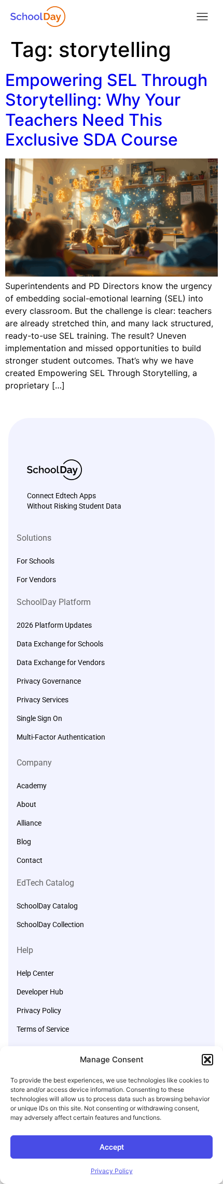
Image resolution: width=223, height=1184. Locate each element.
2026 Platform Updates (54, 625)
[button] (207, 1060)
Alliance (29, 823)
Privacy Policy (112, 1171)
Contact (30, 860)
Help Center (35, 973)
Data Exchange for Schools (60, 644)
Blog (24, 842)
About (26, 804)
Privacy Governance (49, 681)
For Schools (35, 561)
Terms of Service (43, 1029)
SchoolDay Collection (50, 924)
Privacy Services (42, 700)
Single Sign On (39, 718)
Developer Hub (40, 992)
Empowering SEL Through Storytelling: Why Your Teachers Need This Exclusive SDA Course (106, 110)
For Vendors (36, 579)
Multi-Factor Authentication (61, 737)
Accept (112, 1147)
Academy (32, 786)
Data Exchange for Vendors (61, 662)
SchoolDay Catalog (47, 906)
